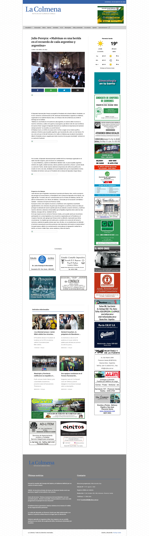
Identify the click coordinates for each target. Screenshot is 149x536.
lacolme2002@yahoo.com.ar (89, 500)
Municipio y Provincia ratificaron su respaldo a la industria (44, 376)
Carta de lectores (103, 27)
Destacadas (37, 27)
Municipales (68, 27)
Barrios (49, 27)
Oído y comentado (78, 27)
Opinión (95, 27)
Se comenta (87, 27)
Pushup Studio (117, 532)
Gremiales (55, 27)
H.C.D (61, 27)
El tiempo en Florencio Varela (107, 68)
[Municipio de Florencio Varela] (107, 83)
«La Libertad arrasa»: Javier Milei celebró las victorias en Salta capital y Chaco (44, 334)
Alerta (44, 27)
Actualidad (28, 27)
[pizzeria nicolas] (107, 157)
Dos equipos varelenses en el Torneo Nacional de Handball (71, 376)
